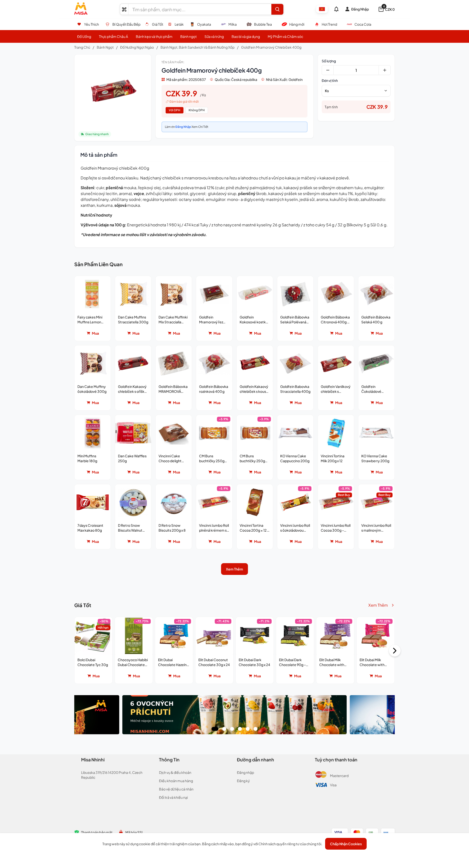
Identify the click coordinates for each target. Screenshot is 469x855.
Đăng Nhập (183, 127)
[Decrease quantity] (328, 70)
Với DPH (174, 110)
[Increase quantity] (384, 70)
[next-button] (395, 651)
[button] (92, 308)
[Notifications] (336, 9)
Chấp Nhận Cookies (346, 844)
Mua (95, 333)
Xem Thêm (234, 569)
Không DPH (197, 110)
